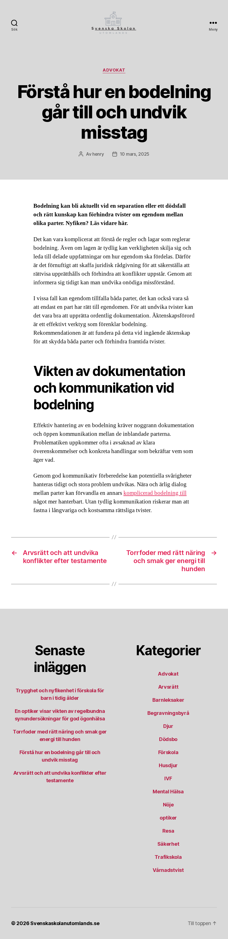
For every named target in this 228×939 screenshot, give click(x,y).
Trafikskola (168, 857)
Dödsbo (168, 739)
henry (98, 154)
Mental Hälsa (168, 791)
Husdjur (168, 765)
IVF (168, 778)
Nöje (168, 805)
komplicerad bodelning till (155, 493)
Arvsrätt (168, 687)
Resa (168, 831)
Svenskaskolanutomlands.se (64, 923)
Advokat (114, 70)
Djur (168, 726)
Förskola (168, 752)
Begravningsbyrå (168, 713)
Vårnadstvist (168, 870)
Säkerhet (168, 844)
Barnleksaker (168, 700)
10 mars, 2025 (135, 154)
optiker (168, 818)
